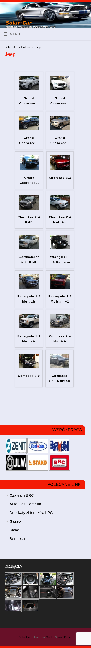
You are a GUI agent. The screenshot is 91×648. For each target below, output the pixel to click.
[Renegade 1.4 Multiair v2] (60, 287)
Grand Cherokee (29, 101)
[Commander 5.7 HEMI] (29, 248)
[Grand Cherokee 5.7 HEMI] (60, 89)
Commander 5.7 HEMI (29, 259)
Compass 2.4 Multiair (60, 338)
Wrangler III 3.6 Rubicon (60, 259)
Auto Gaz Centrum (25, 504)
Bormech (17, 539)
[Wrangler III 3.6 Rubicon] (60, 248)
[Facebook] (86, 8)
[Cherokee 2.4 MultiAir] (60, 208)
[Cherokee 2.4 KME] (29, 208)
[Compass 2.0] (29, 367)
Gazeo (15, 521)
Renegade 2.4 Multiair (29, 299)
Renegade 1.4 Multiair (29, 338)
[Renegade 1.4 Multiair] (29, 327)
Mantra (50, 637)
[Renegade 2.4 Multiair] (29, 287)
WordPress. (65, 637)
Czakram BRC (22, 495)
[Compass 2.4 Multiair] (60, 327)
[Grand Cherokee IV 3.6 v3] (29, 129)
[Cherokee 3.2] (60, 168)
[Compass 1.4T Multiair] (59, 367)
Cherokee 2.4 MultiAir (60, 219)
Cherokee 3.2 (60, 177)
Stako (14, 530)
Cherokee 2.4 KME (29, 219)
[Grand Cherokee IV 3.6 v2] (60, 129)
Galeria (26, 47)
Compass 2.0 (29, 375)
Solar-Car (11, 47)
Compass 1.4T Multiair (59, 378)
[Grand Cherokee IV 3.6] (29, 168)
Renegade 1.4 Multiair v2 (60, 299)
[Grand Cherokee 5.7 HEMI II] (29, 89)
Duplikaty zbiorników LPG (31, 513)
